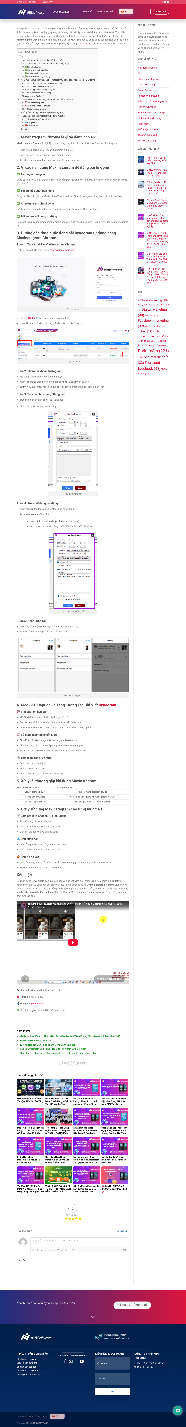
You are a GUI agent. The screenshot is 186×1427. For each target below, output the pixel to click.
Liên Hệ (98, 11)
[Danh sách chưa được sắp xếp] (54, 1250)
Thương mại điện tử (148, 135)
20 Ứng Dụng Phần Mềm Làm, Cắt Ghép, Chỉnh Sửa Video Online (157, 204)
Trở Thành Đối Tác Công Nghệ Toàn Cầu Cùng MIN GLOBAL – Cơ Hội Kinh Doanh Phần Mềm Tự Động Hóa (157, 275)
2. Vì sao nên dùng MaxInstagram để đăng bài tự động (44, 63)
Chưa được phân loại (149, 79)
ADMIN (31, 318)
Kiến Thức (109, 11)
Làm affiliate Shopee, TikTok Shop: (41, 119)
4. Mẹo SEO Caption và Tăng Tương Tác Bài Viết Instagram (46, 99)
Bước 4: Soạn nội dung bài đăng (38, 93)
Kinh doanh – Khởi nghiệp (151, 112)
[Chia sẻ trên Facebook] (62, 1063)
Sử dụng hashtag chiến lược (38, 106)
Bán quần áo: (32, 122)
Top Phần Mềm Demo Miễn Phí (36, 1040)
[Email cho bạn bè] (73, 1063)
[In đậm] (33, 1250)
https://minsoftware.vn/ (62, 250)
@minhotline (38, 1003)
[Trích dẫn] (58, 1250)
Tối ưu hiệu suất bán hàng (37, 70)
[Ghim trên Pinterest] (78, 1063)
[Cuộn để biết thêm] (93, 1317)
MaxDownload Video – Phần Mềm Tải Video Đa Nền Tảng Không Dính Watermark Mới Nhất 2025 (70, 1036)
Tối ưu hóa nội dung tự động (38, 76)
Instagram (107, 705)
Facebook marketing (148, 95)
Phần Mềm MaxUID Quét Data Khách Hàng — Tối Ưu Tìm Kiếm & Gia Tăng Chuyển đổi (156, 188)
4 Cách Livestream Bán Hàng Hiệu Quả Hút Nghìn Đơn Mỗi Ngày (53, 1048)
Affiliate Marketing (147, 67)
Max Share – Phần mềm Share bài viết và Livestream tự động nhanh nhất (58, 1053)
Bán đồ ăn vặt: (33, 125)
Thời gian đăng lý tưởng (36, 109)
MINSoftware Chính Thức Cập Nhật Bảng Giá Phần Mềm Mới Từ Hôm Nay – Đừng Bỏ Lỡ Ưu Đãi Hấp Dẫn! (157, 240)
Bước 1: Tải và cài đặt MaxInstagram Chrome (43, 83)
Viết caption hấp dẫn (35, 103)
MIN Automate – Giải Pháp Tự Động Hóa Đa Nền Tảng (157, 173)
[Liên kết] (66, 1250)
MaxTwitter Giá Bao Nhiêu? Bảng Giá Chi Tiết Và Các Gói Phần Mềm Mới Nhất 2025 (157, 258)
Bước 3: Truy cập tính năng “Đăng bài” (40, 89)
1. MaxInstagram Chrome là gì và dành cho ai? (41, 60)
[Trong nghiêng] (37, 1250)
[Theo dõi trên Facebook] (162, 2)
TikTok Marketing (147, 140)
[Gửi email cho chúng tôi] (165, 2)
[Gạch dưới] (41, 1250)
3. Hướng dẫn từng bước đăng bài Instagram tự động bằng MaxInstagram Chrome (57, 80)
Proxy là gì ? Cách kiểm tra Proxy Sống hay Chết (156, 160)
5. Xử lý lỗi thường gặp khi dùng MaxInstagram (41, 112)
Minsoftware (83, 43)
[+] (73, 1250)
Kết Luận (24, 129)
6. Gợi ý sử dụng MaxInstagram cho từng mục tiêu (43, 116)
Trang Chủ (86, 11)
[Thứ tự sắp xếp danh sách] (50, 1250)
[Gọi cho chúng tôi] (76, 1362)
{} (70, 1250)
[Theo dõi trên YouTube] (168, 2)
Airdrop (141, 73)
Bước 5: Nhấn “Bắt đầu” (34, 96)
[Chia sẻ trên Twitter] (67, 1063)
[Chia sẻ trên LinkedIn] (83, 1063)
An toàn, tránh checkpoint (37, 73)
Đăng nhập (122, 1231)
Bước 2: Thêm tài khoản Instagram (39, 86)
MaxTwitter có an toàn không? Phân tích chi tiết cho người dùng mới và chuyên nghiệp (157, 221)
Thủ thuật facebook (148, 129)
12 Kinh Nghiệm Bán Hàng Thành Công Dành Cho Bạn (48, 1044)
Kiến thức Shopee (147, 107)
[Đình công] (45, 1250)
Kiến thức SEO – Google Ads (152, 101)
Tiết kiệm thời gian (34, 67)
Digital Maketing (146, 84)
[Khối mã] (62, 1250)
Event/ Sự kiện (145, 90)
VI (125, 11)
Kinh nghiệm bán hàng (149, 118)
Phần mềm (143, 123)
